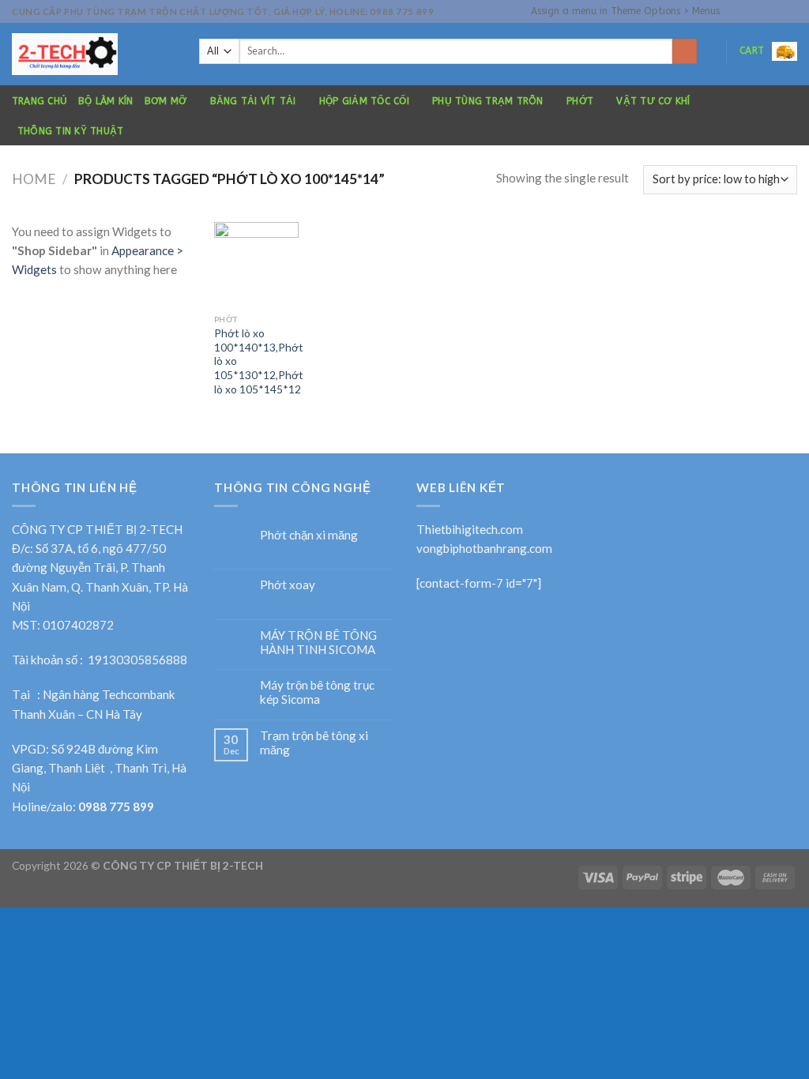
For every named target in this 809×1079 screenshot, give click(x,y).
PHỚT (579, 101)
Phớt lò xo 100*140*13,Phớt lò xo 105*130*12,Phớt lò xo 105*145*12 (258, 361)
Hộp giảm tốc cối (364, 101)
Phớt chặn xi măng (309, 535)
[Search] (684, 51)
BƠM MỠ (165, 101)
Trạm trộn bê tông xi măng (314, 742)
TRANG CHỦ (39, 101)
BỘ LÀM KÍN (105, 101)
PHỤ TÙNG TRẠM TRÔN (487, 101)
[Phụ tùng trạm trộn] (93, 54)
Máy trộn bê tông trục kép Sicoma (317, 692)
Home (34, 179)
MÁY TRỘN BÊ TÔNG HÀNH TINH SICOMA (318, 642)
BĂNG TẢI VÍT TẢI (253, 101)
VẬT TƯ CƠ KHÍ (653, 101)
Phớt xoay (287, 584)
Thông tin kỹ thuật (70, 131)
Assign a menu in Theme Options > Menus (625, 11)
